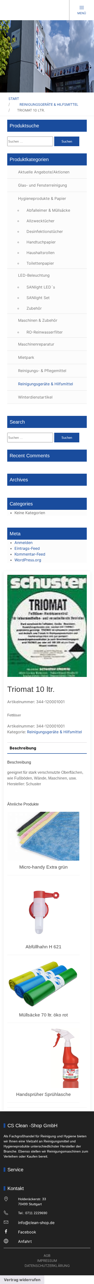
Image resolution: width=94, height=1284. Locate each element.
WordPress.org (27, 559)
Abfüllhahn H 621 (43, 946)
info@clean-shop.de (36, 1222)
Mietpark (26, 357)
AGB (47, 1255)
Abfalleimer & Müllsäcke (48, 210)
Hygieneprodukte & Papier (42, 198)
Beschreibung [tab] (23, 748)
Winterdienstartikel (35, 397)
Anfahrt (25, 1241)
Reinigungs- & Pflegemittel (42, 370)
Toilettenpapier (40, 263)
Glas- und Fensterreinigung (42, 185)
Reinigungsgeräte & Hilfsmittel (49, 104)
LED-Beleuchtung (34, 275)
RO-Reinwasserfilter (45, 332)
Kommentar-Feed (29, 554)
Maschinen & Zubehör (37, 320)
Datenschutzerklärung (47, 1266)
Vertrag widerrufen (22, 1279)
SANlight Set (38, 297)
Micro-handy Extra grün (43, 867)
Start (13, 99)
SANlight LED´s (41, 287)
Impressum (47, 1260)
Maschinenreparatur (36, 344)
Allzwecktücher (40, 220)
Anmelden (23, 542)
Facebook (27, 1232)
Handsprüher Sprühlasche (43, 1094)
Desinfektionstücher (45, 231)
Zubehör (34, 308)
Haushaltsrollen (40, 252)
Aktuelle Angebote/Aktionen (43, 172)
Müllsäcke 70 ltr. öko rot (43, 1014)
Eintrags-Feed (27, 548)
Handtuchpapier (41, 242)
